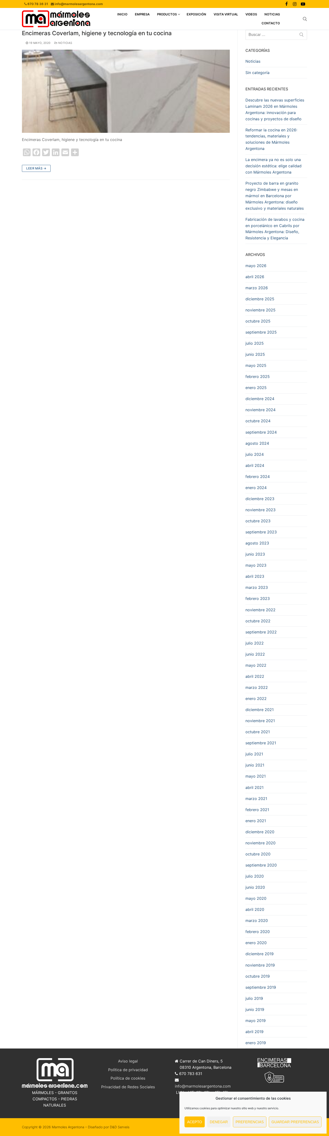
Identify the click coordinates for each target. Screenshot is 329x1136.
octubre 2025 (257, 321)
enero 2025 (256, 387)
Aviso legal (128, 1061)
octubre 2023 (257, 520)
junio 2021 (254, 765)
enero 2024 (256, 487)
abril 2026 (254, 276)
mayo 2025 (255, 365)
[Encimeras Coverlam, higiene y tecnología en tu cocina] (126, 91)
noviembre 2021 (260, 720)
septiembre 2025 (261, 332)
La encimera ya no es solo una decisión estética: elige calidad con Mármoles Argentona (273, 166)
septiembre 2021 (260, 742)
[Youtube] (303, 4)
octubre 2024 (257, 420)
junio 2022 (255, 654)
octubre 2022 (257, 620)
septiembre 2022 (261, 632)
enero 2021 (255, 820)
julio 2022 (254, 643)
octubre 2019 (257, 976)
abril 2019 (254, 1031)
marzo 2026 (256, 287)
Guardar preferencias (295, 1122)
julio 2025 (254, 343)
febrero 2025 (257, 376)
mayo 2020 (255, 898)
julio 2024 (254, 454)
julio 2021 (254, 754)
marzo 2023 (256, 587)
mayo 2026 (255, 265)
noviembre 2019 (260, 965)
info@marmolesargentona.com (203, 1086)
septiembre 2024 (261, 432)
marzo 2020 (256, 920)
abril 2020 (254, 909)
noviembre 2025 (260, 310)
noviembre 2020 (260, 842)
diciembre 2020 (259, 831)
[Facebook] (286, 4)
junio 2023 (255, 554)
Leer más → (36, 168)
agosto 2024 (257, 443)
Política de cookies (128, 1078)
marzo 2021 (256, 798)
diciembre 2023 (259, 498)
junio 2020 (255, 887)
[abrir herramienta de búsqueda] (305, 19)
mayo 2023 (255, 565)
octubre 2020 (257, 854)
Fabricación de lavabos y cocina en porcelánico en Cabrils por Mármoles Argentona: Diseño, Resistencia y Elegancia (274, 229)
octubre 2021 (257, 731)
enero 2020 (256, 942)
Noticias (64, 43)
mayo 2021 (255, 776)
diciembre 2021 (259, 709)
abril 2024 (254, 465)
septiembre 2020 (261, 865)
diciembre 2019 (259, 953)
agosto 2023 (257, 543)
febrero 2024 (257, 476)
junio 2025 (255, 354)
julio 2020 (254, 876)
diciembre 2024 (259, 398)
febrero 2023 (257, 598)
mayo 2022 (255, 665)
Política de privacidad (128, 1069)
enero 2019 (255, 1042)
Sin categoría (257, 72)
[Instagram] (294, 4)
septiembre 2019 (260, 987)
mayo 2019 (255, 1020)
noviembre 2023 (260, 509)
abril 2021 (254, 787)
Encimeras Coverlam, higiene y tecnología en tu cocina (97, 33)
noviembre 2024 (260, 409)
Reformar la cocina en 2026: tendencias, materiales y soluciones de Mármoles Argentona (271, 139)
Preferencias (250, 1122)
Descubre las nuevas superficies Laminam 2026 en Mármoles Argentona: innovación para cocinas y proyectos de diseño (274, 109)
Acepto (194, 1122)
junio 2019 (254, 1009)
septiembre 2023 (261, 532)
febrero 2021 (257, 809)
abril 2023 (254, 576)
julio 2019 (254, 998)
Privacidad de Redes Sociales (128, 1086)
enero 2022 (256, 698)
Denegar (219, 1122)
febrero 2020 (257, 931)
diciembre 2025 (259, 298)
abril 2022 (254, 676)
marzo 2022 (256, 687)
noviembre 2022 (260, 609)
